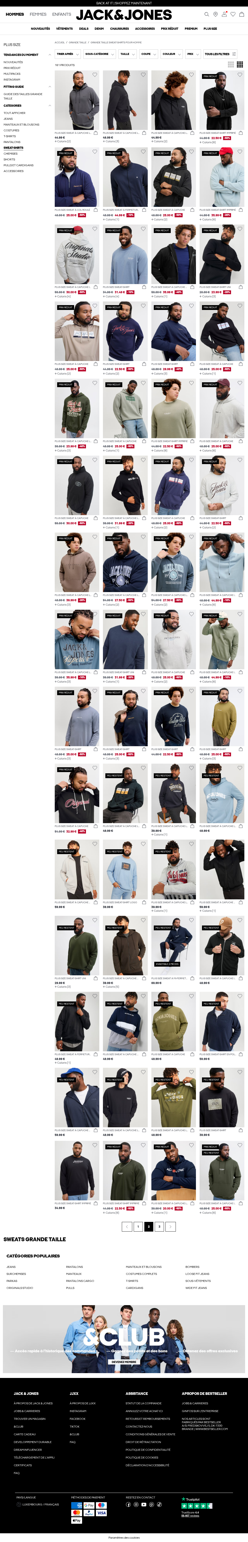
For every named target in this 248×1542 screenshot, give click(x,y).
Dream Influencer (28, 1450)
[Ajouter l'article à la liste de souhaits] (95, 75)
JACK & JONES (26, 1394)
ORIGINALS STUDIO (20, 1288)
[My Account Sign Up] (124, 1339)
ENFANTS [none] (61, 14)
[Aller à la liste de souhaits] (233, 15)
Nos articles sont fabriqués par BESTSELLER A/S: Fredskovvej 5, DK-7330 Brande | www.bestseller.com (205, 1424)
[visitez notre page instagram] (136, 1506)
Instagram (78, 1411)
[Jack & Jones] (124, 19)
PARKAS (12, 1281)
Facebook (77, 1419)
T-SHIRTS (132, 1281)
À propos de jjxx (83, 1403)
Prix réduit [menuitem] (169, 28)
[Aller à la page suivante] (171, 1226)
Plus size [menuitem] (210, 28)
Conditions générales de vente (150, 1434)
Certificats (23, 1465)
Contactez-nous (139, 1426)
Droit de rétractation (143, 1442)
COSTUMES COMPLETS (141, 1274)
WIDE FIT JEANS (196, 1288)
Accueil (60, 42)
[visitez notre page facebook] (128, 1506)
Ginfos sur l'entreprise (200, 1411)
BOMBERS (192, 1267)
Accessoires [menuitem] (145, 28)
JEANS (11, 1267)
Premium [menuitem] (191, 28)
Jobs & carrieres (27, 1411)
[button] (220, 54)
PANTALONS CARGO (80, 1281)
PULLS (70, 1288)
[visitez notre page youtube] (143, 1506)
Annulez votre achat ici (144, 1411)
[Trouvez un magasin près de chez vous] (215, 15)
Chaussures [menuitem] (119, 28)
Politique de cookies (142, 1457)
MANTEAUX (74, 1274)
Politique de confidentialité (148, 1450)
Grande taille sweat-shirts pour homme (116, 42)
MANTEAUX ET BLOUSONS (144, 1267)
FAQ (17, 1473)
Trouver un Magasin (30, 1419)
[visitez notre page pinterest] (151, 1506)
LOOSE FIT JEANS (197, 1274)
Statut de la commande (144, 1403)
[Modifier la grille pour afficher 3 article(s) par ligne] (230, 65)
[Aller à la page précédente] (127, 1226)
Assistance (137, 1394)
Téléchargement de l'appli (34, 1457)
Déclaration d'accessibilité (147, 1465)
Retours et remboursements (148, 1419)
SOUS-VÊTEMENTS (198, 1281)
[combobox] (68, 54)
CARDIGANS (134, 1288)
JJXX (74, 1394)
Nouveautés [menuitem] (40, 28)
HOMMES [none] (15, 14)
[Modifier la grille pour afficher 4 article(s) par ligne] (239, 65)
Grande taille (77, 42)
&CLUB (18, 1426)
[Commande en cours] (241, 14)
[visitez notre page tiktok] (159, 1506)
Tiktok (74, 1426)
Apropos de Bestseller (204, 1394)
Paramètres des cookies (124, 1537)
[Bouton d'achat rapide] (95, 133)
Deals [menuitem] (83, 28)
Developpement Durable (33, 1442)
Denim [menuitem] (99, 28)
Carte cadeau (25, 1434)
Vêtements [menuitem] (64, 28)
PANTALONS (74, 1267)
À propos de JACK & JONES (33, 1403)
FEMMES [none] (38, 14)
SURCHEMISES (16, 1274)
